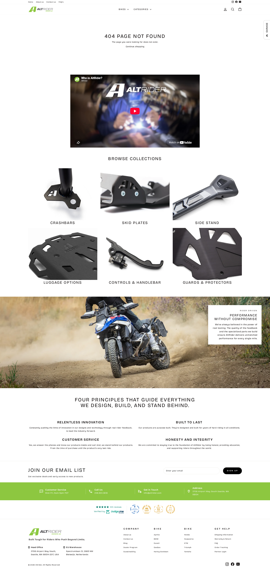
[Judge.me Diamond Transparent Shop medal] (134, 509)
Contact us (51, 2)
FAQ (216, 543)
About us (40, 2)
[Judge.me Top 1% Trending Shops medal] (170, 509)
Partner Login (220, 552)
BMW (156, 539)
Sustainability (129, 552)
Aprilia (157, 535)
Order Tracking (221, 547)
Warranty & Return (223, 539)
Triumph (187, 547)
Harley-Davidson (161, 552)
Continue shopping (135, 46)
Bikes (123, 9)
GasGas (157, 547)
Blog (125, 543)
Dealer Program (130, 547)
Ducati (156, 543)
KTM (186, 543)
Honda (187, 535)
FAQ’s (61, 2)
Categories (141, 9)
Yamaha (187, 552)
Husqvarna (189, 539)
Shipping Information (224, 535)
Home (30, 2)
